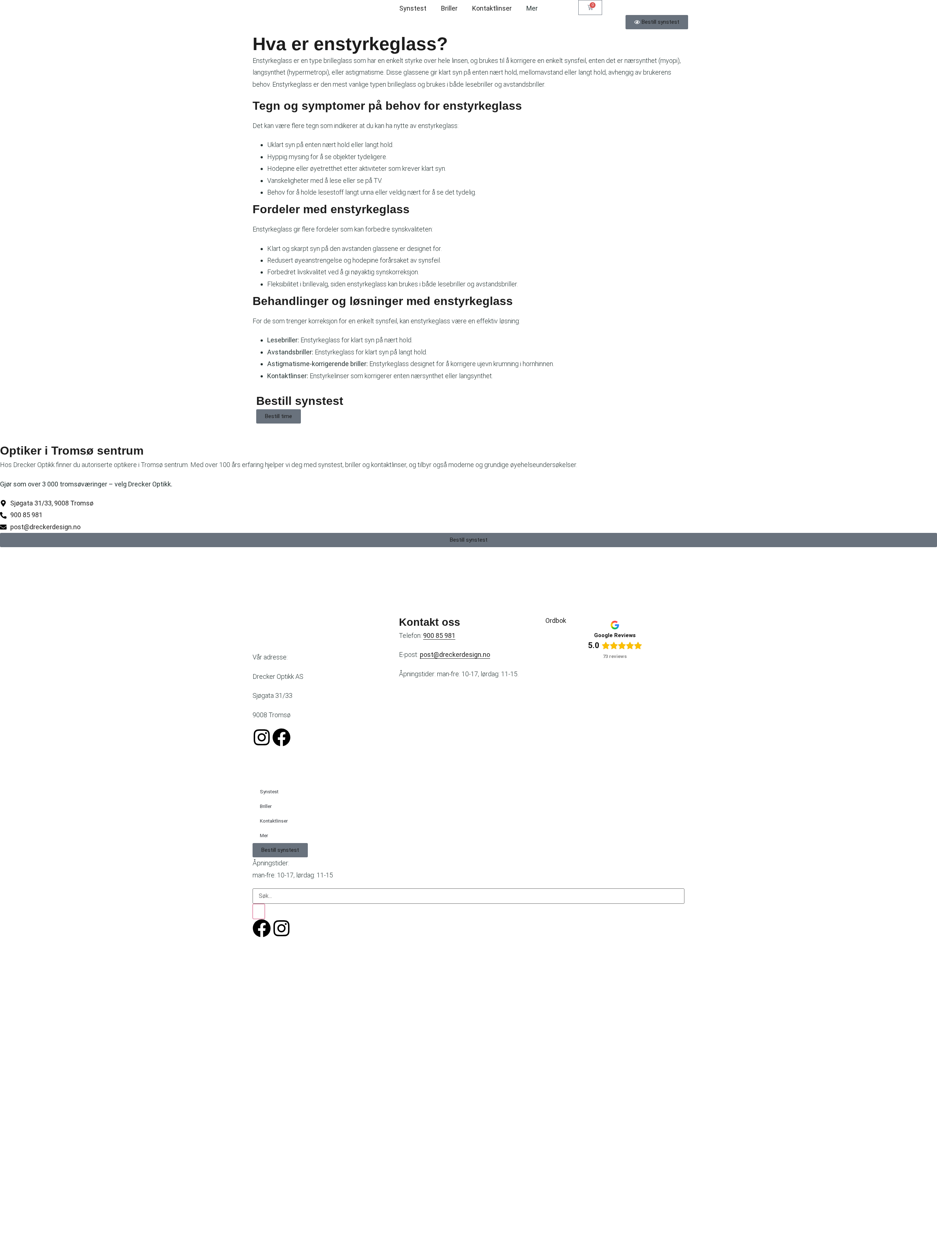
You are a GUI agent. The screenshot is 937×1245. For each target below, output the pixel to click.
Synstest (412, 8)
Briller (449, 8)
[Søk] (259, 911)
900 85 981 (439, 635)
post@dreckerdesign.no (455, 654)
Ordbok (555, 620)
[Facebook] (281, 737)
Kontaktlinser (492, 8)
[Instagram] (262, 737)
